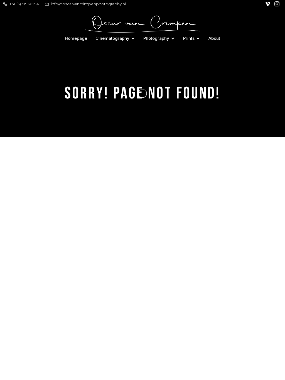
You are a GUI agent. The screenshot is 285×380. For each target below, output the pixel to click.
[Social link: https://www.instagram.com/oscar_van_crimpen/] (277, 4)
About (214, 38)
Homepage (76, 38)
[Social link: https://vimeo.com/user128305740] (268, 4)
